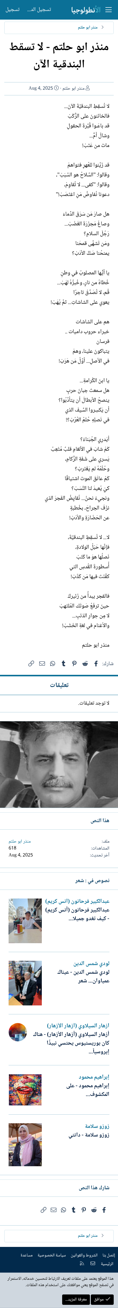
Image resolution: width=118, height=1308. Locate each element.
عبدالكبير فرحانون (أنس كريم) (77, 902)
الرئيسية (107, 1264)
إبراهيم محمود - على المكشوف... (87, 1090)
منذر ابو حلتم (73, 89)
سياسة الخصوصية (52, 1255)
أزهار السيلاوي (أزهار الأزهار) (78, 1026)
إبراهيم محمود (94, 1077)
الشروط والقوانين (84, 1255)
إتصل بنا (109, 1255)
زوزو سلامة (97, 1127)
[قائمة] (108, 9)
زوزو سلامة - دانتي (88, 1135)
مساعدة (27, 1255)
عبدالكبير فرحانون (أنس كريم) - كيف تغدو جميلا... (77, 914)
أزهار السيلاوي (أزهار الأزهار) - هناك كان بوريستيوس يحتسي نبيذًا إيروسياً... (71, 1043)
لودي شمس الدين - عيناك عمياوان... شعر (83, 977)
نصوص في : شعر (92, 881)
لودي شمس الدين (91, 964)
